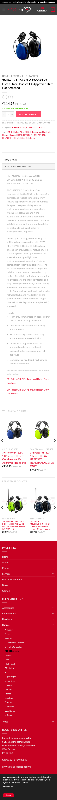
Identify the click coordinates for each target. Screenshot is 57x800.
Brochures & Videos (12, 579)
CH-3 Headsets (30, 76)
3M (8, 132)
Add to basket (28, 114)
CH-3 (27, 132)
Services (6, 573)
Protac (8, 693)
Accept (8, 795)
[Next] (54, 446)
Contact (6, 590)
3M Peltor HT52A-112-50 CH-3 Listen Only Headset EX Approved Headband (14, 457)
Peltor (32, 138)
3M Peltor (15, 132)
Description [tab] (11, 160)
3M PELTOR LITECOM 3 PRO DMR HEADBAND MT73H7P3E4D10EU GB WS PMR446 (13, 525)
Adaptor (9, 630)
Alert (7, 634)
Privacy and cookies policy (16, 766)
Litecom (8, 685)
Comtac (8, 655)
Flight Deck (10, 664)
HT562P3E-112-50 (10, 138)
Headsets (42, 127)
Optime (8, 689)
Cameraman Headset (14, 642)
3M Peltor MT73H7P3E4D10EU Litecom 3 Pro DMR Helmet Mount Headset (40, 525)
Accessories (8, 607)
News (5, 585)
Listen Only (24, 138)
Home (5, 76)
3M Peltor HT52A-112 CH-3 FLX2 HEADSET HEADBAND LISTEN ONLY (42, 459)
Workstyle (9, 706)
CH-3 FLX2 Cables (13, 647)
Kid (6, 672)
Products (6, 568)
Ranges (15, 76)
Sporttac (9, 698)
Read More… (8, 786)
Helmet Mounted (9, 135)
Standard (9, 702)
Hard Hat (46, 132)
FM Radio (9, 668)
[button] (4, 9)
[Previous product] (10, 97)
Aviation (9, 638)
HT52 (19, 135)
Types (5, 721)
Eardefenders (32, 127)
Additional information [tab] (18, 166)
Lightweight (10, 676)
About (5, 562)
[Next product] (4, 97)
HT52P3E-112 (39, 135)
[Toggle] (53, 568)
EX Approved (35, 132)
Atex (22, 132)
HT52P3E (27, 135)
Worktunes (10, 711)
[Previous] (2, 446)
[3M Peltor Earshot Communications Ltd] (19, 9)
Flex (7, 659)
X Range (8, 715)
